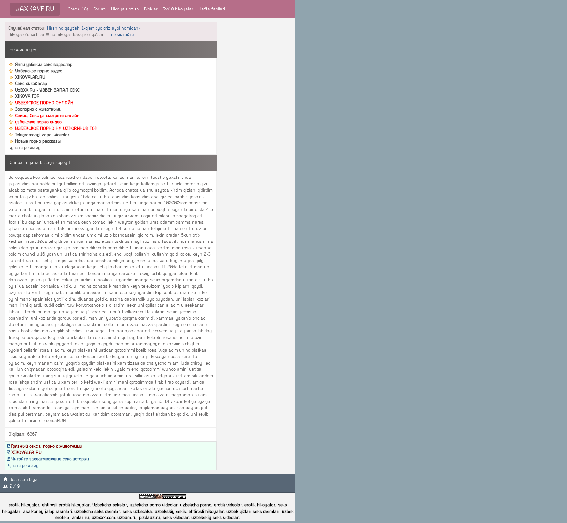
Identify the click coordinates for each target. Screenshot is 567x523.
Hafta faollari (212, 9)
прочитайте (122, 34)
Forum (100, 9)
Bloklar (151, 9)
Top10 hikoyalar (178, 9)
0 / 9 (15, 486)
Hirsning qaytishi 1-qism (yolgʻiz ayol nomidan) (93, 28)
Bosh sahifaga (24, 479)
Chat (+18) (78, 9)
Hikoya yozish (125, 9)
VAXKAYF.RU (34, 9)
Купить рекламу (24, 147)
